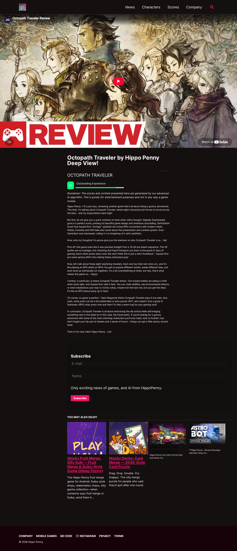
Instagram (87, 536)
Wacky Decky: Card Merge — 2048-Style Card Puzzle (127, 462)
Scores (173, 7)
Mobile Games (46, 536)
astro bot (198, 446)
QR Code (66, 536)
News (130, 7)
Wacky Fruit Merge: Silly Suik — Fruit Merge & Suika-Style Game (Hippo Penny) (85, 464)
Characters (151, 7)
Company (194, 7)
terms (118, 536)
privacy (105, 536)
